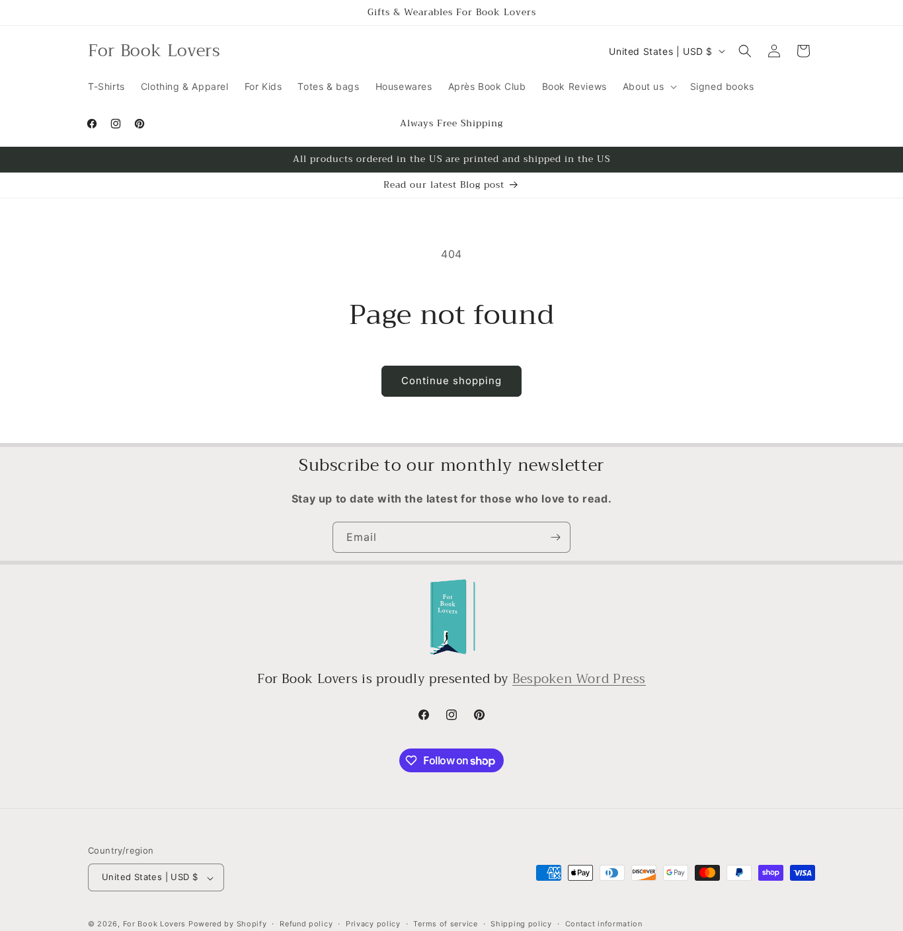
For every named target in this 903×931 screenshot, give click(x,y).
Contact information (604, 923)
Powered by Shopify (227, 924)
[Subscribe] (555, 537)
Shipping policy (521, 923)
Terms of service (445, 923)
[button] (648, 87)
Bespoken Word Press (579, 679)
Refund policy (306, 923)
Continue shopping (451, 380)
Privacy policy (373, 923)
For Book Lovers (154, 924)
